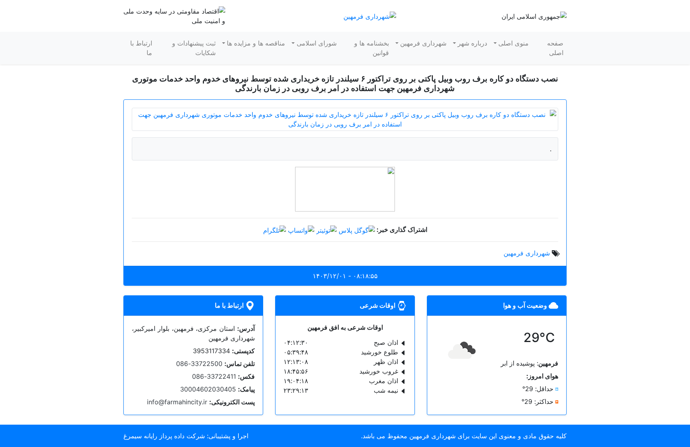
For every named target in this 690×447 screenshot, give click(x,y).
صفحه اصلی (555, 48)
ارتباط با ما (141, 48)
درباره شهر (472, 43)
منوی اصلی (513, 43)
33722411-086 (214, 376)
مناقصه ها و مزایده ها (256, 43)
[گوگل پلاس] (357, 229)
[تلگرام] (274, 229)
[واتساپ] (301, 229)
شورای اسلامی (317, 43)
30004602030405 (208, 389)
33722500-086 (199, 364)
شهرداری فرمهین (423, 43)
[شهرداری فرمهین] (369, 16)
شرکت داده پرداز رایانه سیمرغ (164, 436)
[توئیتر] (326, 229)
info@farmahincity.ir (177, 402)
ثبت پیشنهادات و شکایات (194, 48)
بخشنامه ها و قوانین (371, 48)
